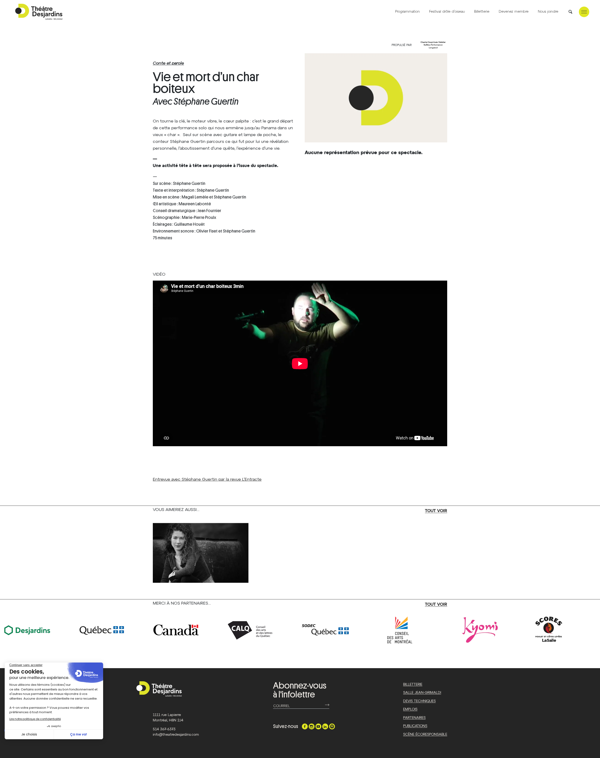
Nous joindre (548, 11)
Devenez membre (514, 11)
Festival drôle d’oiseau (447, 11)
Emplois (410, 709)
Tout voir (436, 511)
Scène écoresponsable (425, 734)
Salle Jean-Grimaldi (422, 692)
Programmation (407, 11)
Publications (415, 726)
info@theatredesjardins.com (176, 734)
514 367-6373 (164, 729)
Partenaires (414, 718)
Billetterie (481, 11)
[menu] (584, 12)
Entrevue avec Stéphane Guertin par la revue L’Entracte (207, 479)
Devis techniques (419, 701)
